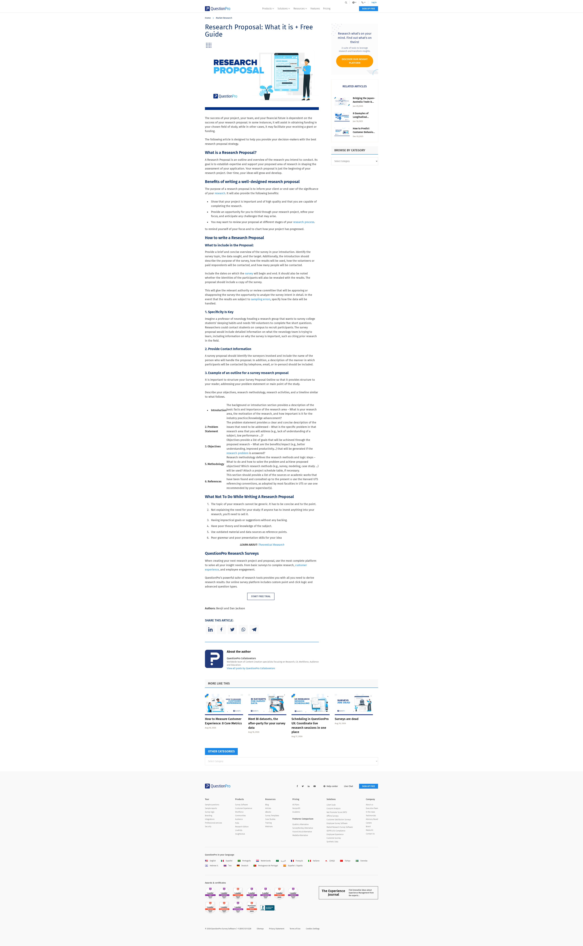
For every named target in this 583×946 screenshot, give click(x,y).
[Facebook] (221, 629)
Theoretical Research (271, 544)
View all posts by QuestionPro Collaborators (251, 668)
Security (208, 826)
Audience (239, 819)
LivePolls (238, 830)
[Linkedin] (210, 629)
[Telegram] (254, 629)
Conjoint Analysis (334, 808)
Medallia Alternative (300, 835)
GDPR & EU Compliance (336, 831)
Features (315, 8)
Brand (368, 826)
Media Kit (369, 830)
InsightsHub (240, 834)
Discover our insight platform (355, 61)
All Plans (295, 805)
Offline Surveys (333, 816)
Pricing (326, 8)
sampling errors (260, 299)
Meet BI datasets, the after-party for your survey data (266, 723)
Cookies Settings (313, 929)
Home (208, 18)
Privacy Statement (276, 929)
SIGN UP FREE (368, 8)
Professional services (213, 823)
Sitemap (260, 929)
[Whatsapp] (243, 629)
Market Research (224, 18)
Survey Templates (272, 816)
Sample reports (211, 808)
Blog (267, 805)
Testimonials (371, 816)
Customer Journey (334, 838)
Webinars (269, 826)
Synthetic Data (332, 842)
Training (268, 823)
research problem (237, 453)
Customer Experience (243, 808)
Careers (369, 823)
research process (303, 222)
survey (249, 273)
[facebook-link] (297, 786)
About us (369, 805)
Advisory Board (372, 819)
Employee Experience (335, 834)
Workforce (239, 812)
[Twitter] (232, 629)
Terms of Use (295, 929)
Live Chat (348, 786)
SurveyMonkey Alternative (302, 828)
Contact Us (370, 834)
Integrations (210, 819)
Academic (296, 812)
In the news (370, 812)
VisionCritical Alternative (302, 832)
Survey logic (210, 812)
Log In (374, 2)
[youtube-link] (315, 786)
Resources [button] (299, 8)
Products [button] (267, 8)
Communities (240, 816)
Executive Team (372, 808)
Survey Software (241, 805)
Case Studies (270, 819)
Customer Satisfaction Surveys (339, 820)
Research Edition (242, 827)
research (220, 193)
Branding (208, 816)
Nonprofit (296, 808)
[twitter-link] (303, 786)
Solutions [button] (283, 8)
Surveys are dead (346, 719)
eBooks (268, 812)
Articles (268, 808)
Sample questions (212, 805)
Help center (332, 786)
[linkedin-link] (309, 786)
